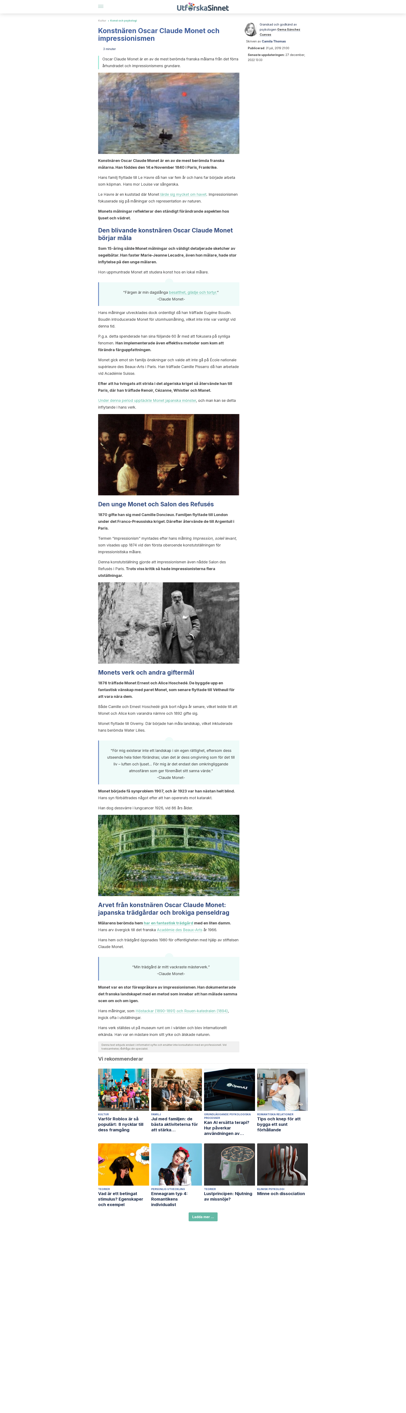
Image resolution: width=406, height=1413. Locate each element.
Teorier (104, 1189)
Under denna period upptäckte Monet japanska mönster (147, 400)
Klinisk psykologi (270, 1189)
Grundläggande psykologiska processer (227, 1116)
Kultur (102, 20)
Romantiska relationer (275, 1114)
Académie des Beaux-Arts (179, 930)
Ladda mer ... (203, 1217)
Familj (156, 1114)
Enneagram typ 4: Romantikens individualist (169, 1199)
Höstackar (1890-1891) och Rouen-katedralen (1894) (182, 1011)
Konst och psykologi (123, 20)
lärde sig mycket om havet (183, 194)
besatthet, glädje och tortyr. (193, 292)
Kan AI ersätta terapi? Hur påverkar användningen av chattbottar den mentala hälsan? (229, 1128)
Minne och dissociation (281, 1193)
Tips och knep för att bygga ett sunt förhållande (279, 1124)
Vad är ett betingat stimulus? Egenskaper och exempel (120, 1199)
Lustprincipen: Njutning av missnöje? (228, 1196)
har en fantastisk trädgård (168, 923)
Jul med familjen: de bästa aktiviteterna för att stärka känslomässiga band (174, 1124)
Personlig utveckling (168, 1189)
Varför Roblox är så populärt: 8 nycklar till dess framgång (120, 1124)
